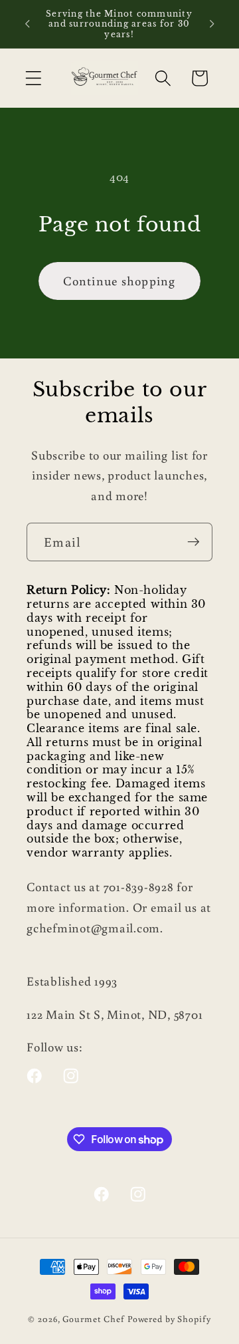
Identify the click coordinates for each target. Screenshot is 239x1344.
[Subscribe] (193, 542)
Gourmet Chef (93, 1319)
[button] (33, 78)
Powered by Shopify (169, 1319)
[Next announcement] (211, 24)
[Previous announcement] (27, 24)
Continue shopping (119, 281)
